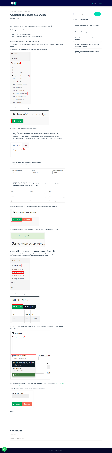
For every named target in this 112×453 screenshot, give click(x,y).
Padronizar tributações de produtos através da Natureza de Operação (87, 45)
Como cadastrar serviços (81, 32)
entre (16, 438)
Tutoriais (20, 11)
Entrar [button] (100, 3)
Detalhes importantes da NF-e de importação (87, 25)
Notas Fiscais (27, 11)
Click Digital (13, 11)
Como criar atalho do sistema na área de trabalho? (85, 38)
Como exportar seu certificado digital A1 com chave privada (87, 52)
